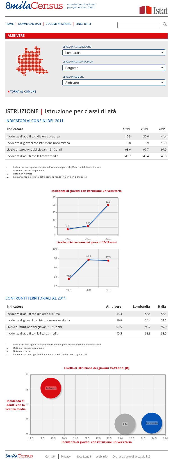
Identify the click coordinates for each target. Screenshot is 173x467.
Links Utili (83, 24)
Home (10, 24)
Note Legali (83, 456)
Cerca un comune (73, 76)
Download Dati (29, 24)
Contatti (50, 456)
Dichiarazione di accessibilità (131, 456)
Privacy (66, 456)
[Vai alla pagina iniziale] (51, 7)
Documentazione (58, 24)
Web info (102, 456)
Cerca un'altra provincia (78, 61)
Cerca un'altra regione (77, 46)
